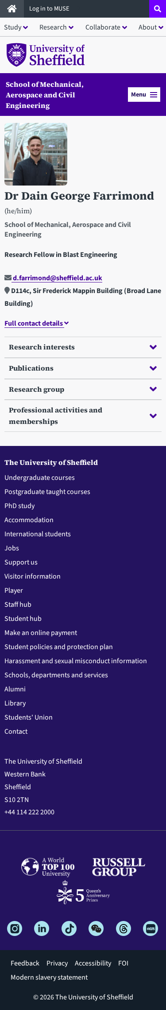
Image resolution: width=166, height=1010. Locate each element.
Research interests (42, 347)
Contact (15, 731)
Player (13, 590)
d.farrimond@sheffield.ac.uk (57, 278)
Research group (36, 389)
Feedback (25, 963)
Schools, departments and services (56, 675)
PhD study (19, 506)
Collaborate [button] (102, 27)
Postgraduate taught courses (47, 492)
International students (37, 534)
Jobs (11, 548)
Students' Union (28, 717)
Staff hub (17, 604)
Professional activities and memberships (55, 415)
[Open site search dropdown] (157, 9)
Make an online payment (40, 633)
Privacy (57, 963)
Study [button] (12, 27)
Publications (31, 368)
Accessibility (93, 963)
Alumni (15, 689)
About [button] (148, 27)
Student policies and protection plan (58, 647)
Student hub (23, 619)
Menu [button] (138, 94)
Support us (21, 562)
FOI (123, 963)
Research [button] (53, 27)
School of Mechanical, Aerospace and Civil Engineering (45, 94)
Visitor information (32, 576)
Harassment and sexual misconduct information (75, 661)
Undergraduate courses (39, 478)
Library (15, 703)
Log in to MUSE (50, 8)
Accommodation (29, 520)
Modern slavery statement (49, 977)
